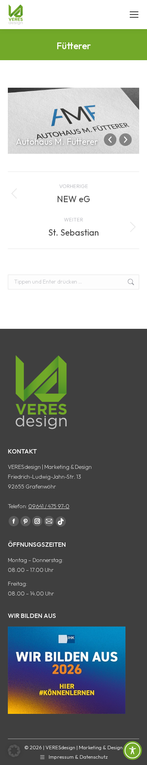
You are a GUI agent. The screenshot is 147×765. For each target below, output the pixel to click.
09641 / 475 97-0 (48, 506)
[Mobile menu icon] (134, 14)
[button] (14, 751)
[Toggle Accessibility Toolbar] (132, 750)
